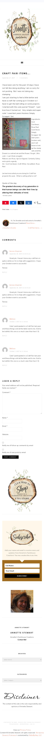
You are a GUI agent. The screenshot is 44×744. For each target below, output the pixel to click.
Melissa (12, 319)
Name (5, 418)
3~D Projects (14, 209)
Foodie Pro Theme (25, 722)
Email (5, 426)
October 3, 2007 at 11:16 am (19, 321)
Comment (6, 392)
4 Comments (24, 78)
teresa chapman (16, 251)
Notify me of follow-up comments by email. (18, 445)
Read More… (31, 223)
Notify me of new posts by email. (14, 452)
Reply (4, 272)
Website (5, 434)
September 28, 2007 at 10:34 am (20, 254)
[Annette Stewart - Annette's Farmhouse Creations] (22, 51)
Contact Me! (22, 640)
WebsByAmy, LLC (35, 735)
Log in (32, 724)
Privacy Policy (25, 730)
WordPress (24, 724)
